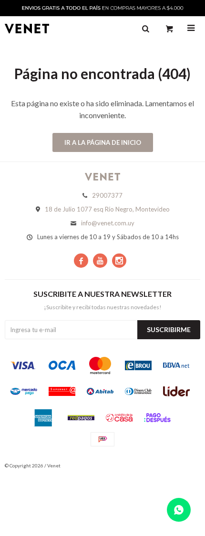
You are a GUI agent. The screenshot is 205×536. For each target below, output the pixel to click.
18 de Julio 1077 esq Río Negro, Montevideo (107, 209)
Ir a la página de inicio (102, 142)
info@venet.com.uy (107, 223)
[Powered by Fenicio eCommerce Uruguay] (186, 465)
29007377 (107, 195)
